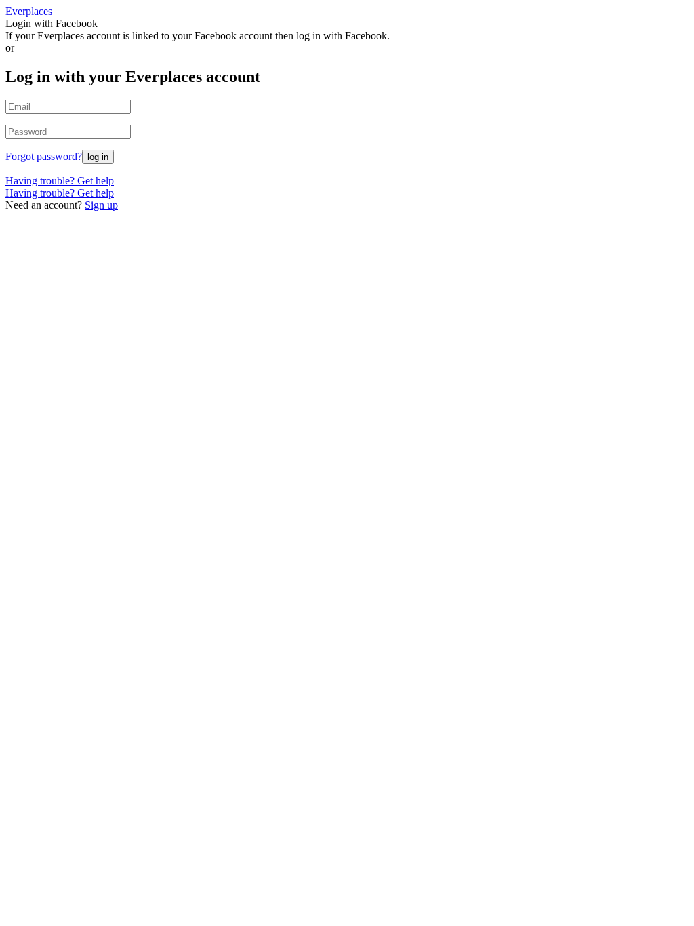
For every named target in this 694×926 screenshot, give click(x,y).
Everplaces (28, 11)
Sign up (101, 205)
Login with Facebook (51, 23)
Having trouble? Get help (59, 180)
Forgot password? (43, 156)
